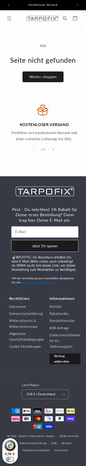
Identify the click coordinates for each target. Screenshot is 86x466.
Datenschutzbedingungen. (38, 282)
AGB (54, 443)
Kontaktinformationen (36, 450)
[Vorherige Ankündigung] (8, 5)
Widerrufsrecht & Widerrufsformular (23, 323)
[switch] (10, 459)
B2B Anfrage (59, 328)
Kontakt (55, 306)
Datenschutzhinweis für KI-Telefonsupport (65, 340)
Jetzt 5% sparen (45, 246)
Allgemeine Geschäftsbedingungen (26, 336)
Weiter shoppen (43, 77)
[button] (9, 18)
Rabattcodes (59, 314)
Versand (66, 443)
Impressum (17, 306)
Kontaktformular (62, 321)
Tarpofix (23, 435)
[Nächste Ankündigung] (77, 5)
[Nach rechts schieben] (53, 149)
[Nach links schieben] (33, 149)
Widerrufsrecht (69, 435)
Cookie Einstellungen (25, 346)
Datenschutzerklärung (26, 314)
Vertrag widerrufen (61, 358)
